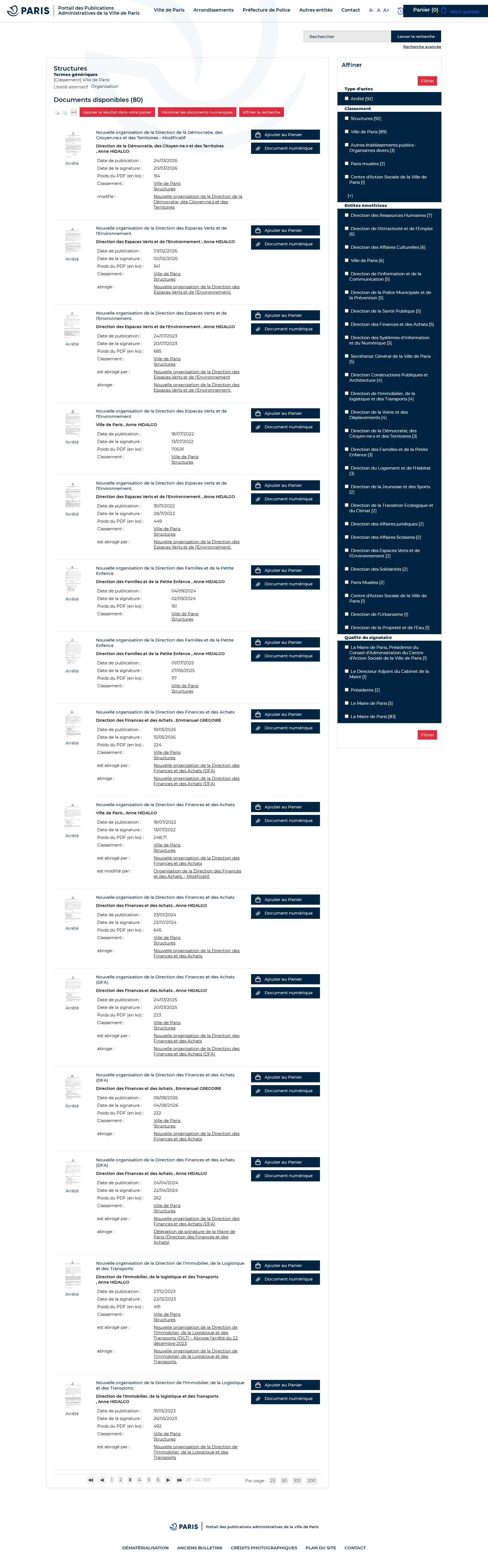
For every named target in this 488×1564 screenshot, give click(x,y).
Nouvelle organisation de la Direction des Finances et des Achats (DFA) (196, 768)
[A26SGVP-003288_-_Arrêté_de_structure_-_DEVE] (72, 239)
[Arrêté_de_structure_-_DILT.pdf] (72, 1274)
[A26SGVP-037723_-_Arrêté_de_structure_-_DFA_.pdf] (72, 1086)
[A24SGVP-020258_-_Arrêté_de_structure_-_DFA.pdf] (72, 1170)
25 (272, 1480)
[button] (349, 195)
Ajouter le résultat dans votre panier (117, 112)
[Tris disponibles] (74, 111)
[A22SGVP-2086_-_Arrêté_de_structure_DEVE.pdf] (72, 494)
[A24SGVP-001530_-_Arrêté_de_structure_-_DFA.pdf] (72, 908)
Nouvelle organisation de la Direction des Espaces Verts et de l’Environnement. (196, 544)
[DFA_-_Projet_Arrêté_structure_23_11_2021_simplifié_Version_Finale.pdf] (72, 815)
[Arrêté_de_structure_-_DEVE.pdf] (72, 324)
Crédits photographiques (264, 1547)
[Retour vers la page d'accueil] (28, 10)
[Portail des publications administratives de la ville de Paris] (188, 1527)
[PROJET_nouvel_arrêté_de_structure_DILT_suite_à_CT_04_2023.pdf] (72, 1393)
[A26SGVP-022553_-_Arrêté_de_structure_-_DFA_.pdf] (72, 723)
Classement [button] (358, 108)
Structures (164, 188)
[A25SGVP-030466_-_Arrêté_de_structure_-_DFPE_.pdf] (72, 651)
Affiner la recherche (261, 112)
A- (371, 10)
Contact (355, 1547)
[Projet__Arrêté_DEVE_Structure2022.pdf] (72, 422)
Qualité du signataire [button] (368, 637)
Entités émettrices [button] (366, 205)
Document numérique (289, 148)
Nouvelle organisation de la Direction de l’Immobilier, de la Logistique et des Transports (196, 1452)
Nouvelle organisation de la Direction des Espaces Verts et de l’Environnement (196, 374)
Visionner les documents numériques (197, 112)
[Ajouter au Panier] (258, 135)
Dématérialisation (145, 1547)
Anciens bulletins (199, 1547)
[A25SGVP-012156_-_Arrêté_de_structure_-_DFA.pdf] (72, 988)
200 (312, 1480)
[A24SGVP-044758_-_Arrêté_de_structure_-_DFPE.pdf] (72, 579)
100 (297, 1480)
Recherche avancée (422, 46)
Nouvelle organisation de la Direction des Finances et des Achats (196, 860)
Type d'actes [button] (359, 88)
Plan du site (321, 1547)
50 (284, 1480)
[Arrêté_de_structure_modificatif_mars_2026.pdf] (72, 143)
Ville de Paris (95, 79)
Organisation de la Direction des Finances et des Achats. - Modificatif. (197, 873)
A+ (386, 10)
